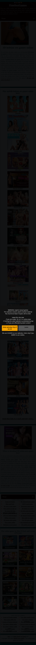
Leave (26, 327)
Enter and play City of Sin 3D (10, 328)
